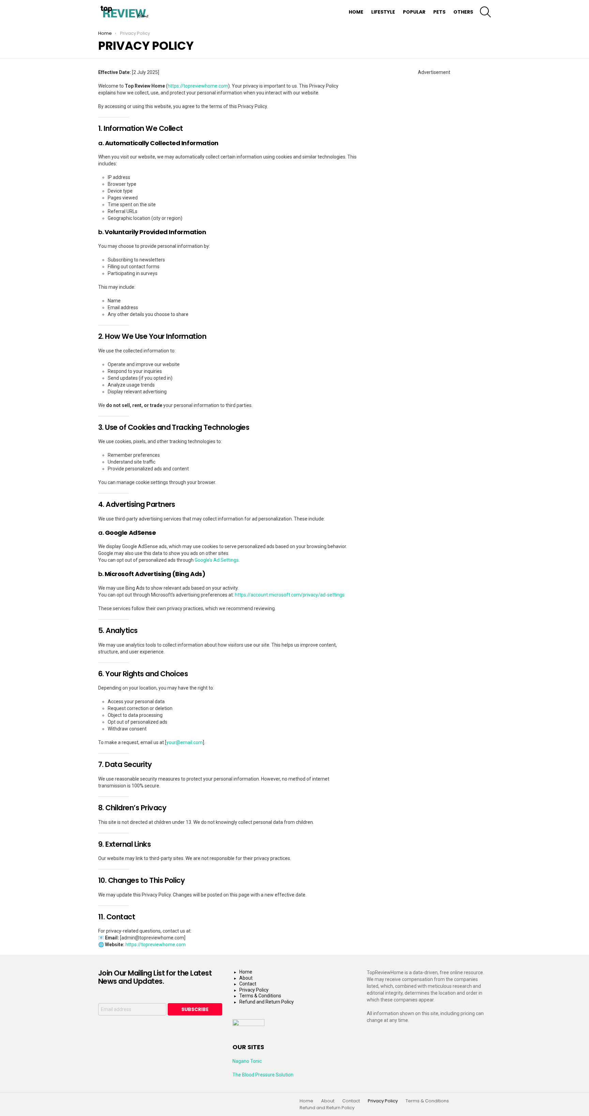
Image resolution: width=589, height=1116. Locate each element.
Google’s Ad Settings (217, 560)
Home (356, 12)
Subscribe (195, 1009)
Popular (414, 12)
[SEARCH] (485, 11)
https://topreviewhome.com (198, 86)
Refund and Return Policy (266, 1002)
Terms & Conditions (260, 995)
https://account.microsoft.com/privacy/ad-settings (290, 595)
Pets (439, 12)
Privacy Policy (254, 990)
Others (463, 12)
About (246, 978)
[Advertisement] (434, 118)
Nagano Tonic (247, 1061)
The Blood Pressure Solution (262, 1074)
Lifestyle (383, 12)
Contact (247, 983)
